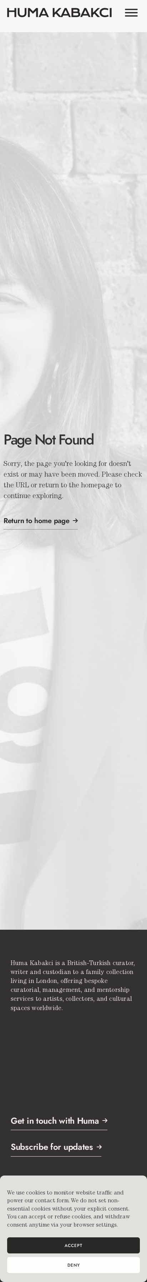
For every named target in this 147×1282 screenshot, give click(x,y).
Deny (73, 1265)
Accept (73, 1245)
